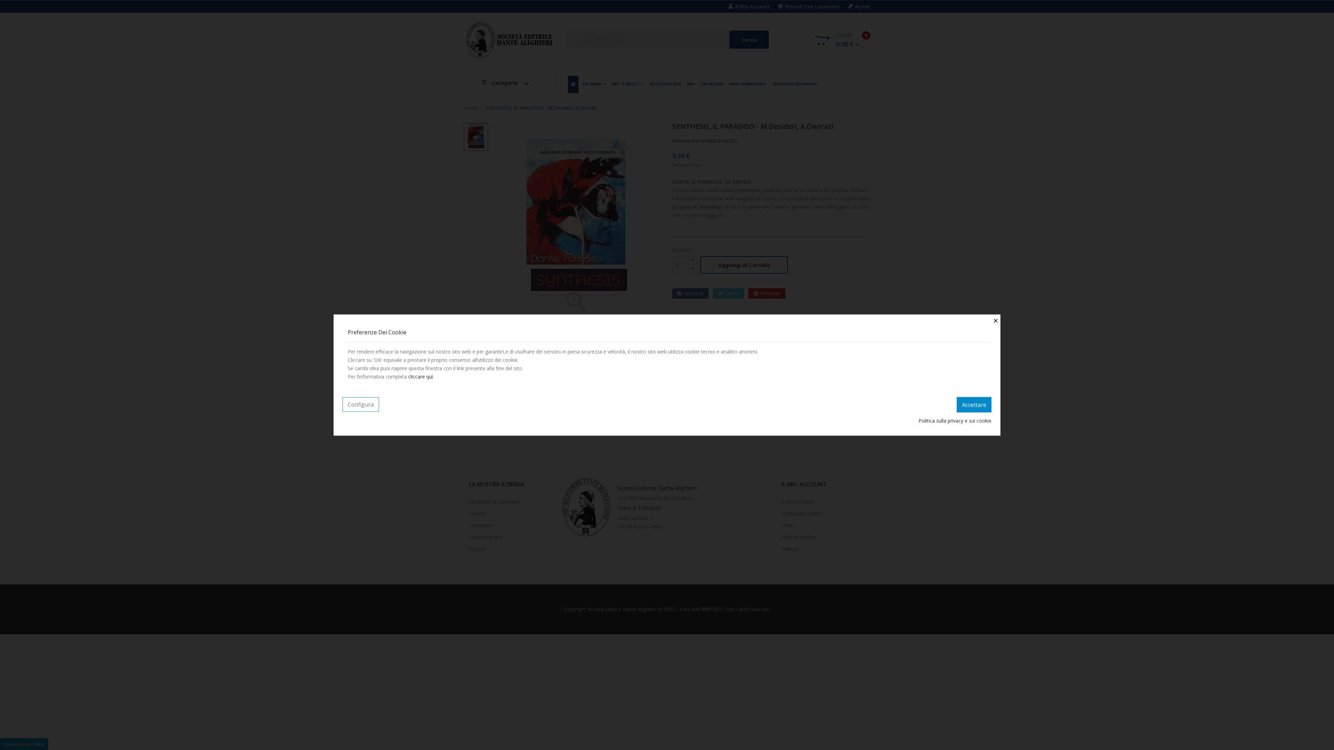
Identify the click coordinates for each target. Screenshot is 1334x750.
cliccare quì (420, 376)
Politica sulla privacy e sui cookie (955, 420)
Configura (361, 404)
